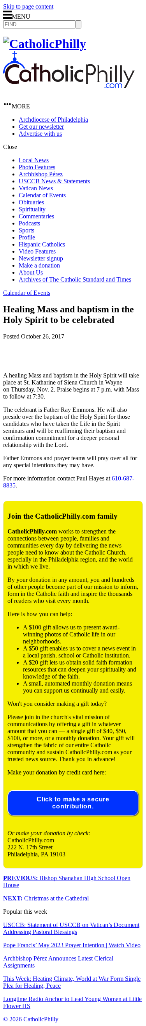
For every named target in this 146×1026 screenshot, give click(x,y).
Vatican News (36, 188)
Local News (34, 160)
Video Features (37, 251)
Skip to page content (28, 6)
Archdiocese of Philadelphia (53, 119)
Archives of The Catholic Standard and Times (75, 279)
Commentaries (36, 216)
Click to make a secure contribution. (73, 803)
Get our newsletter (41, 126)
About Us (31, 272)
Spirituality (32, 209)
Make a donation (39, 265)
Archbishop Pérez (41, 174)
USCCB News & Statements (54, 181)
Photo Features (37, 167)
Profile (27, 237)
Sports (26, 230)
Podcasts (29, 223)
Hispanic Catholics (42, 244)
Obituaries (31, 202)
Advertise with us (40, 133)
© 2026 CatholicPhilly (30, 1019)
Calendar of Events (42, 195)
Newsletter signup (41, 258)
